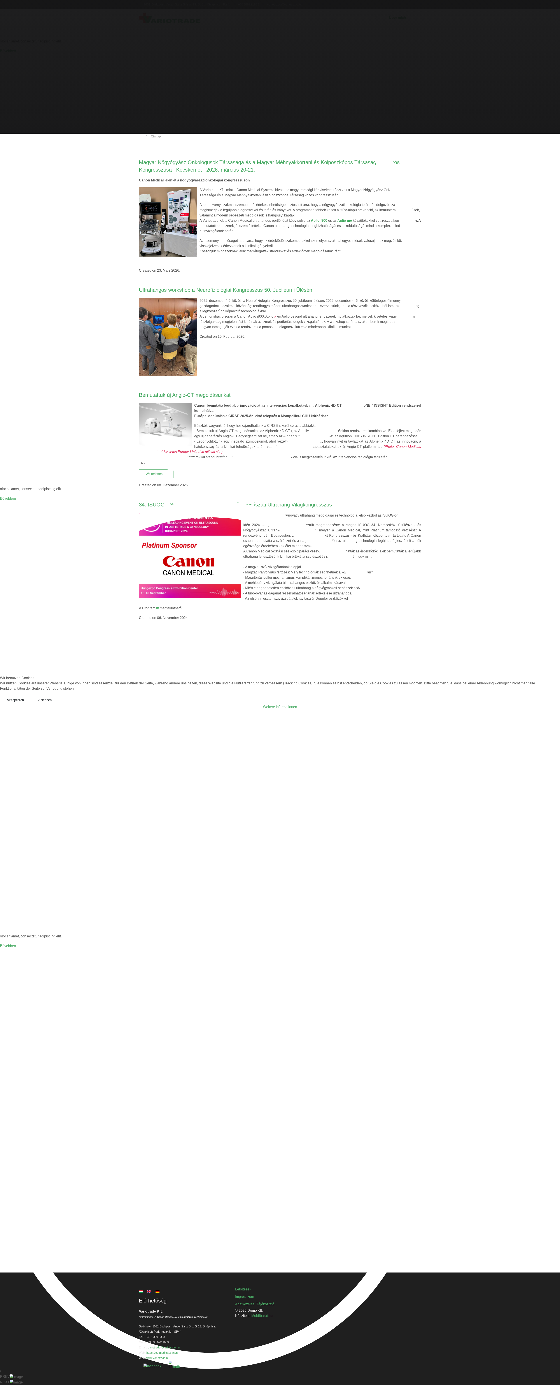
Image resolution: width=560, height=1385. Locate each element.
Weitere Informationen (280, 707)
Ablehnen (45, 700)
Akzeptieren (15, 700)
